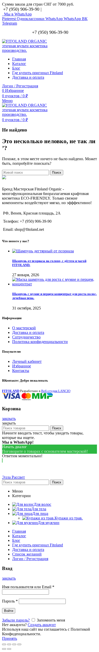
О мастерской (24, 328)
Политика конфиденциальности (40, 341)
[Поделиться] (9, 644)
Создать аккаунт (42, 625)
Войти (8, 611)
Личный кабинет (27, 361)
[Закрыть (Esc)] (4, 644)
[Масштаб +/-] (19, 644)
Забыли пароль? (16, 620)
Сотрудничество (26, 337)
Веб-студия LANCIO (55, 391)
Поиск (56, 172)
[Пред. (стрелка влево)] (4, 649)
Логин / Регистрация (30, 559)
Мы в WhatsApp (17, 14)
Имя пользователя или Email (28, 587)
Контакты (20, 370)
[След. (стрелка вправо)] (9, 649)
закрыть (9, 418)
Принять (9, 638)
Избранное (21, 366)
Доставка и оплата (28, 332)
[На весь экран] (14, 644)
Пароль (10, 601)
